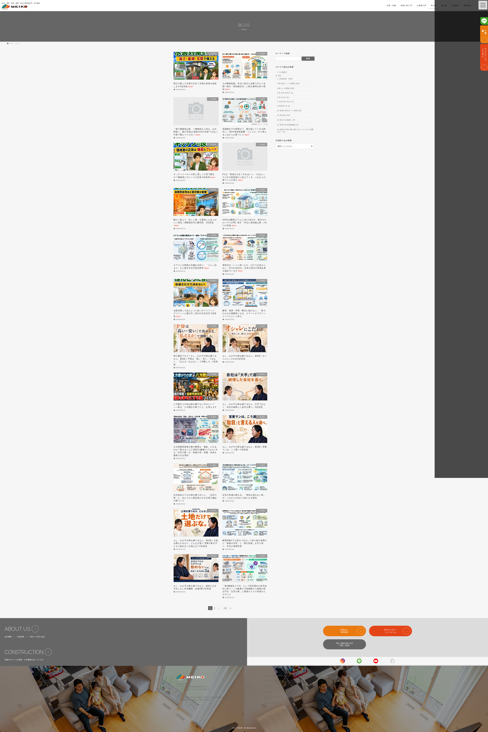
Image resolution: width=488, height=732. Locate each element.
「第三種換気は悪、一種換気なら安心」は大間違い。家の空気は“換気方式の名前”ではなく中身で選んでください (195, 132)
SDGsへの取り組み (37, 637)
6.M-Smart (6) (283, 97)
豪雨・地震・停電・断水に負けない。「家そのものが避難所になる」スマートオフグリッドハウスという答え (244, 313)
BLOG (242, 703)
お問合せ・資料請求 (344, 631)
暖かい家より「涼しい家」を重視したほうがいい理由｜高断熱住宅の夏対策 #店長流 (195, 223)
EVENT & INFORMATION (274, 681)
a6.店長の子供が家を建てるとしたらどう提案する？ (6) (295, 131)
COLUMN (243, 708)
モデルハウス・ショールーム (390, 631)
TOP (241, 676)
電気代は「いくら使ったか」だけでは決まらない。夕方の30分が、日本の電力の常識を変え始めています (244, 268)
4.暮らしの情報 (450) (285, 88)
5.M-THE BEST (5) (285, 93)
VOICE (242, 697)
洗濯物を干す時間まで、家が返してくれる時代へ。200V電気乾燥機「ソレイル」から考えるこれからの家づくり (244, 132)
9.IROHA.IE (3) (283, 106)
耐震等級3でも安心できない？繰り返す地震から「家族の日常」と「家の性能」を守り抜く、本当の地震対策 (244, 543)
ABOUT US (17, 629)
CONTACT (268, 692)
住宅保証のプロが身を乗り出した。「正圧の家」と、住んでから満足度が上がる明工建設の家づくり (195, 498)
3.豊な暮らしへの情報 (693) (288, 83)
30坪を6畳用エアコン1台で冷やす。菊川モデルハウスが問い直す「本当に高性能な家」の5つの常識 (244, 223)
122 (225, 608)
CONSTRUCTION (24, 652)
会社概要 (8, 637)
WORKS (243, 692)
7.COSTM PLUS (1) (285, 102)
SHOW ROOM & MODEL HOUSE (277, 676)
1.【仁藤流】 (282, 72)
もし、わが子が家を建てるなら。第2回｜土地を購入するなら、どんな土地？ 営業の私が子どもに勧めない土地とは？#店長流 (195, 543)
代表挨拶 (20, 637)
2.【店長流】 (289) (285, 79)
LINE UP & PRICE (247, 686)
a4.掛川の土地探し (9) (286, 120)
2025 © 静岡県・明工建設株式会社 (244, 728)
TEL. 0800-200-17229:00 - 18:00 (344, 644)
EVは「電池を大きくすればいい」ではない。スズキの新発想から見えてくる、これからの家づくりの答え (244, 177)
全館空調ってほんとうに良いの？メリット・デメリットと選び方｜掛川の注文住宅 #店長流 (195, 313)
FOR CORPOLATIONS (273, 697)
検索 (308, 58)
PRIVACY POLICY (271, 703)
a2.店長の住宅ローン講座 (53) (289, 110)
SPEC (242, 681)
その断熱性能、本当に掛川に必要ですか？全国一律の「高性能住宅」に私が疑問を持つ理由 (244, 86)
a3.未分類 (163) (283, 115)
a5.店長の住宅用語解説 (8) (288, 125)
